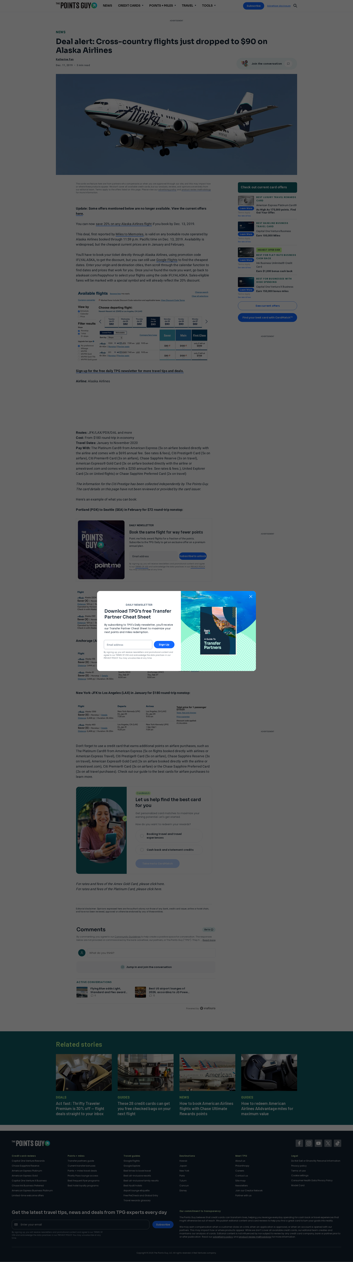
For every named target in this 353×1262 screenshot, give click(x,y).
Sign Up (164, 644)
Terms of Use (122, 655)
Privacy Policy (111, 658)
